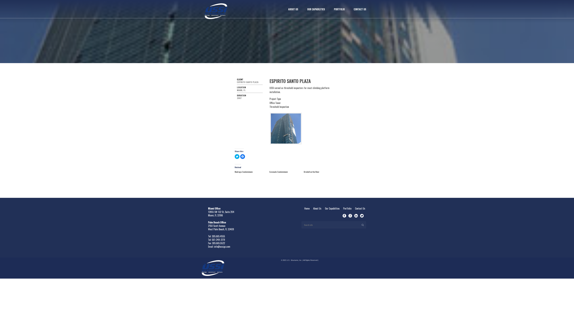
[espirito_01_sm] (286, 128)
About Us (293, 9)
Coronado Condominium (278, 171)
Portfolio (339, 9)
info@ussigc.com (222, 246)
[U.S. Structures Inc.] (213, 267)
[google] (350, 216)
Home (307, 208)
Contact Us (360, 9)
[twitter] (362, 216)
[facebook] (344, 216)
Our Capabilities (316, 9)
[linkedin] (356, 216)
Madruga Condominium (244, 171)
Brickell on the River (311, 171)
